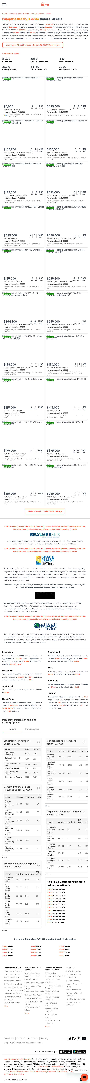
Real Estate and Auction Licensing (17, 1059)
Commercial (71, 977)
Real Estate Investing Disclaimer (43, 1071)
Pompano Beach (37, 14)
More (6, 1006)
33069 (48, 14)
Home (4, 14)
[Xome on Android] (79, 1051)
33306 (50, 919)
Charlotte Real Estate (33, 995)
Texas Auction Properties (55, 976)
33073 (50, 910)
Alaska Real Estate (11, 974)
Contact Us (21, 1038)
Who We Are (9, 1038)
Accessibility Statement (19, 1071)
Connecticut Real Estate (14, 990)
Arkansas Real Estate (12, 981)
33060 (50, 895)
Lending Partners (72, 981)
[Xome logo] (45, 4)
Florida (26, 14)
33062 (50, 889)
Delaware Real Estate (13, 993)
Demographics (32, 729)
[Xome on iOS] (66, 1051)
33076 (50, 916)
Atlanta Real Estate (32, 973)
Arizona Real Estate (12, 977)
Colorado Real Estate (13, 987)
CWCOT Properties (73, 990)
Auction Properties (73, 971)
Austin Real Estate (32, 979)
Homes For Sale (15, 14)
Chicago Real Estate (33, 998)
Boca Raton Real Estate (34, 983)
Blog (6, 1042)
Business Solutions (73, 974)
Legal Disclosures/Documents (22, 1042)
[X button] (79, 1038)
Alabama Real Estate (13, 971)
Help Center (33, 1038)
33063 (50, 901)
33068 (50, 907)
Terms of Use (42, 1066)
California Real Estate (13, 984)
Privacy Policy (57, 1066)
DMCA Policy (62, 1071)
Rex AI (40, 1042)
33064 (50, 898)
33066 (50, 904)
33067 (50, 913)
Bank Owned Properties (75, 999)
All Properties (50, 973)
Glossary (44, 1038)
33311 (49, 922)
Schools (12, 729)
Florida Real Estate (11, 1003)
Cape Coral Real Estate (34, 992)
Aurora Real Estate (32, 976)
